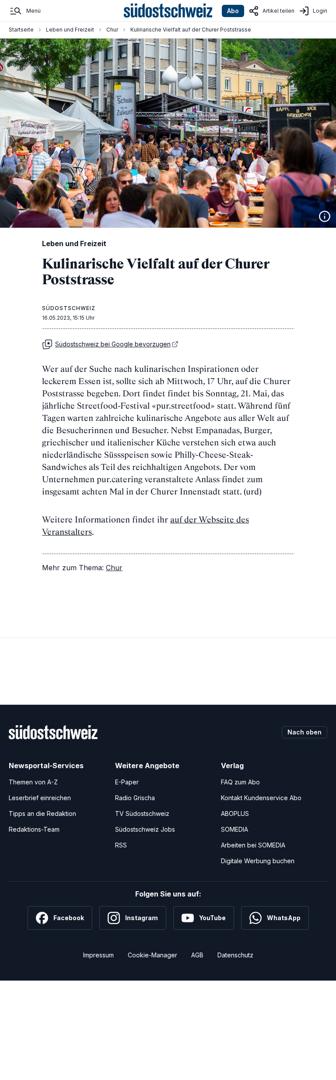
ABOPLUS (235, 813)
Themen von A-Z (33, 782)
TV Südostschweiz (142, 813)
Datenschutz (235, 955)
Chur (112, 29)
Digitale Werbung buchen (257, 861)
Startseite (21, 29)
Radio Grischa (135, 797)
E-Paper (127, 782)
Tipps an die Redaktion (42, 813)
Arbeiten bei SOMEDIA (253, 845)
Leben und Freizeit (70, 29)
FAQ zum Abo (240, 782)
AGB (197, 955)
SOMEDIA (234, 829)
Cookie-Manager (152, 955)
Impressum (98, 955)
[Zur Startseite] (168, 11)
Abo (233, 10)
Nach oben (304, 732)
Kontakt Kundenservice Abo (261, 797)
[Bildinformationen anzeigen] (324, 216)
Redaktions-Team (34, 829)
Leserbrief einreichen (40, 797)
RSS (121, 845)
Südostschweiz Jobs (145, 829)
